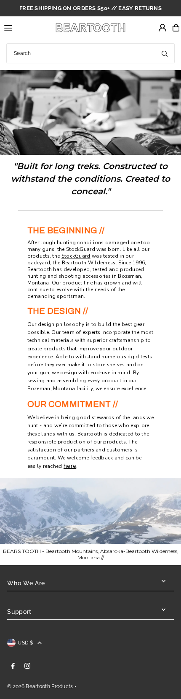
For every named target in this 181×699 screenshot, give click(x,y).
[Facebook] (13, 666)
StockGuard (80, 249)
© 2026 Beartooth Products (40, 686)
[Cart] (176, 27)
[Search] (164, 53)
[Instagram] (27, 666)
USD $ (25, 643)
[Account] (162, 27)
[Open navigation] (25, 27)
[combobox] (90, 53)
